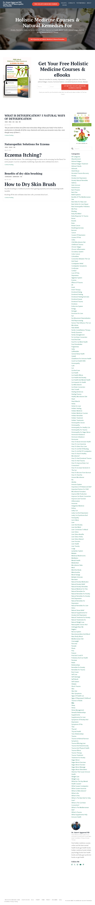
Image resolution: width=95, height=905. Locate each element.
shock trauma (76, 686)
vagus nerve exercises (78, 762)
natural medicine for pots (79, 589)
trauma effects (76, 750)
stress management (77, 710)
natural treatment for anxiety (80, 617)
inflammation (75, 501)
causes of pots (76, 237)
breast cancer (75, 225)
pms (72, 651)
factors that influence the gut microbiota (81, 324)
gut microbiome (76, 385)
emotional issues (76, 299)
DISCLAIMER (54, 899)
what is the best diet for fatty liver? (81, 799)
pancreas (74, 643)
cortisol (73, 271)
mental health (75, 560)
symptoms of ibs (77, 724)
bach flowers (75, 190)
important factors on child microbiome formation (80, 490)
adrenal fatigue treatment (79, 164)
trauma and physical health (80, 748)
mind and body (76, 570)
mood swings (75, 575)
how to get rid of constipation (81, 451)
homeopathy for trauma (79, 430)
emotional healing (77, 294)
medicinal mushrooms (78, 556)
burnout (74, 230)
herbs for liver (76, 406)
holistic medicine (76, 411)
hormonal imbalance (78, 434)
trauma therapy (76, 753)
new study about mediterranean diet (77, 638)
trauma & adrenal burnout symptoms (80, 740)
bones (73, 218)
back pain (74, 192)
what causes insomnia (78, 788)
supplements (75, 715)
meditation (74, 558)
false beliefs (75, 328)
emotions (74, 304)
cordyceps (74, 268)
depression (75, 275)
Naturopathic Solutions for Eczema (27, 144)
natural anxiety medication (80, 582)
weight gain (75, 776)
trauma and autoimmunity (80, 746)
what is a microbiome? (78, 791)
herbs (73, 404)
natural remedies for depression (78, 602)
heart (73, 399)
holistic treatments (77, 420)
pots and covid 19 (77, 655)
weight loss (75, 779)
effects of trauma (77, 282)
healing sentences (77, 392)
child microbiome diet (78, 242)
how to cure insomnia (78, 444)
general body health (78, 354)
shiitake (73, 684)
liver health (75, 544)
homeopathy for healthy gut (80, 427)
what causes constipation (79, 786)
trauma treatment (77, 755)
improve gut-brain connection (81, 496)
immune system (76, 484)
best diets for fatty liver (79, 202)
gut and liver (75, 370)
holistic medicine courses (79, 413)
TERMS (43, 899)
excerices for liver (77, 313)
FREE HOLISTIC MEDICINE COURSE (12, 899)
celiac (73, 240)
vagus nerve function (78, 765)
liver (72, 522)
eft (72, 285)
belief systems (76, 195)
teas (72, 727)
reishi (73, 662)
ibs (72, 480)
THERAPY (38, 899)
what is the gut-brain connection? (78, 804)
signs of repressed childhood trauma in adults (81, 699)
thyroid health (76, 731)
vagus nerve (75, 760)
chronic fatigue (76, 247)
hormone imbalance (78, 437)
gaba (73, 349)
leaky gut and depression (79, 513)
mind (73, 567)
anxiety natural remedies (79, 180)
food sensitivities (76, 344)
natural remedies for (78, 591)
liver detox (75, 532)
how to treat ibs (76, 475)
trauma (73, 736)
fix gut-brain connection (79, 337)
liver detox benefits (77, 534)
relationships (75, 665)
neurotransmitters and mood (80, 634)
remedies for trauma (78, 670)
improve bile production (79, 494)
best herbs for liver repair (79, 204)
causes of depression (78, 235)
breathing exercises (77, 228)
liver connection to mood (79, 529)
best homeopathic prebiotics (80, 206)
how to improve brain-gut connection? (80, 464)
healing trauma (76, 394)
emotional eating (76, 292)
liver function (75, 541)
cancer (73, 233)
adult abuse (75, 171)
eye (72, 316)
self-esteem (75, 681)
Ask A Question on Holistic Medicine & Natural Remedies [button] (47, 39)
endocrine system (77, 306)
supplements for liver (78, 717)
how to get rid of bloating (80, 449)
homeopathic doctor (78, 423)
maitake (73, 553)
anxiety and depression (79, 178)
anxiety (73, 176)
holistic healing (76, 408)
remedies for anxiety (78, 667)
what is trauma (76, 812)
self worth (74, 679)
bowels (73, 221)
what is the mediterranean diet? (80, 809)
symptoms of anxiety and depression (79, 721)
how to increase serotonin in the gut (80, 469)
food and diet (75, 339)
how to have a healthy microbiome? (78, 455)
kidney (73, 508)
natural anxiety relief (78, 584)
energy (73, 309)
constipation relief (77, 263)
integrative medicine (77, 506)
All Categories (75, 157)
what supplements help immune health (79, 816)
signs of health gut (77, 696)
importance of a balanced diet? (81, 487)
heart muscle (75, 401)
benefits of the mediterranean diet (81, 198)
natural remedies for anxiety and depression (80, 597)
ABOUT (89, 3)
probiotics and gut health (79, 658)
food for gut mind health (79, 342)
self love (74, 674)
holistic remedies (77, 415)
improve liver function (78, 499)
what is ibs (75, 793)
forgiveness (75, 347)
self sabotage (75, 677)
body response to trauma (79, 216)
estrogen (74, 311)
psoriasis (10, 147)
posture (73, 653)
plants (73, 648)
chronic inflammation (78, 249)
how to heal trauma (78, 461)
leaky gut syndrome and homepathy (79, 517)
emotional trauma (77, 301)
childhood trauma (77, 244)
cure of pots (75, 273)
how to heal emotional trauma (81, 458)
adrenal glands (76, 166)
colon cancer (75, 254)
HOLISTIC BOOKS (64, 4)
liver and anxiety (76, 525)
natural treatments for (78, 620)
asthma (73, 183)
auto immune (75, 185)
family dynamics (76, 332)
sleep (73, 705)
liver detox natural (77, 539)
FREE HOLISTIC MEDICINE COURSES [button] (45, 4)
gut (72, 368)
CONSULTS (71, 3)
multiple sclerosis (77, 577)
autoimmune (75, 187)
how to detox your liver (79, 446)
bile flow (74, 209)
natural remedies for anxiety (80, 594)
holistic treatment (77, 418)
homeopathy (75, 425)
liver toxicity (75, 546)
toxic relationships (77, 734)
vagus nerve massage (78, 767)
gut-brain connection (78, 387)
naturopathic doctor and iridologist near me (79, 626)
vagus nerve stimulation (79, 769)
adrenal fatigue (76, 161)
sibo (72, 689)
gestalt (73, 356)
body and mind (76, 214)
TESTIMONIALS (80, 3)
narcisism (74, 579)
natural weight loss (77, 622)
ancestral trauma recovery (80, 173)
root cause (75, 672)
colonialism (75, 256)
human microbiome (77, 477)
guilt (72, 366)
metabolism (75, 563)
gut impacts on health (78, 382)
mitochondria (75, 572)
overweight (75, 641)
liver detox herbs (77, 537)
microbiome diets (77, 565)
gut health (74, 373)
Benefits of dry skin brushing (23, 173)
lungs (73, 548)
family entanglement (78, 335)
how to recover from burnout (81, 472)
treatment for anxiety (78, 757)
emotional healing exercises (80, 297)
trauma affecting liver (78, 743)
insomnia (74, 503)
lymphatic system (16, 176)
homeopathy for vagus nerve (80, 432)
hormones (74, 439)
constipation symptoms (79, 266)
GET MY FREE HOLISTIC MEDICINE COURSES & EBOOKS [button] (75, 87)
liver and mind (76, 527)
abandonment (76, 159)
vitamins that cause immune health (80, 773)
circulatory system (8, 176)
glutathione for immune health (81, 358)
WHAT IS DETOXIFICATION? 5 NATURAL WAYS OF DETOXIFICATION (35, 117)
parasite (73, 646)
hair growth (75, 389)
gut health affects (77, 375)
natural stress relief (77, 610)
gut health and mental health (80, 380)
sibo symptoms (76, 693)
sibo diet (74, 691)
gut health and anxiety (78, 377)
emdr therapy (76, 290)
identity (73, 482)
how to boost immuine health (81, 442)
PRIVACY (48, 899)
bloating (74, 211)
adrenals (74, 168)
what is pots (75, 795)
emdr (73, 287)
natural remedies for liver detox (79, 607)
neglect (73, 629)
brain (73, 223)
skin (14, 147)
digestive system (76, 278)
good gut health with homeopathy (78, 362)
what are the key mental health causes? (79, 783)
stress (73, 708)
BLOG (32, 899)
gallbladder (75, 351)
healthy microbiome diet (79, 396)
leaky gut (74, 510)
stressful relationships (78, 712)
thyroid (73, 729)
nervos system (76, 632)
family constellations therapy (80, 330)
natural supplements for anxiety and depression (79, 614)
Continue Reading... (9, 135)
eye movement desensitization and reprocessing (81, 319)
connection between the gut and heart (80, 260)
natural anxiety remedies (79, 586)
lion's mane (75, 520)
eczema (6, 147)
